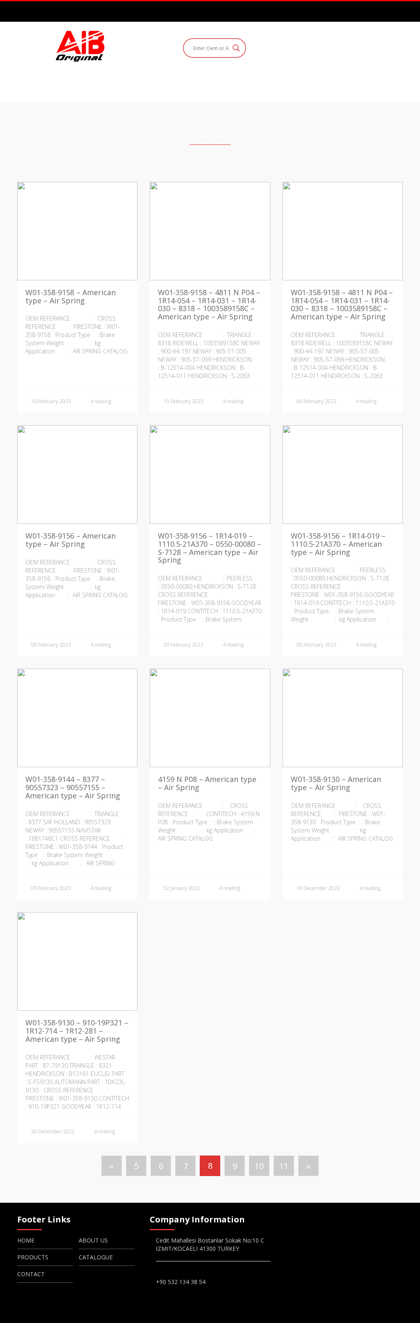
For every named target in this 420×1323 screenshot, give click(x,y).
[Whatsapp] (398, 11)
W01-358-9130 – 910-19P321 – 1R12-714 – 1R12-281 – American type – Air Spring (76, 1031)
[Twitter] (386, 11)
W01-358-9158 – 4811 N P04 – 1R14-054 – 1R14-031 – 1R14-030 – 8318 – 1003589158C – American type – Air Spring (209, 304)
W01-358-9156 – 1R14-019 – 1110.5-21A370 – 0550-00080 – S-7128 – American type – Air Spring (209, 548)
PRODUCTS (198, 84)
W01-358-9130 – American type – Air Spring (336, 783)
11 (283, 1166)
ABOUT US (145, 84)
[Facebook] (362, 11)
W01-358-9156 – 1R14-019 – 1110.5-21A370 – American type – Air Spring (338, 544)
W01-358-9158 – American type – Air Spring (70, 296)
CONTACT (308, 84)
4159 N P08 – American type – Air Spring (207, 783)
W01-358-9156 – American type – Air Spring (70, 540)
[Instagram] (374, 11)
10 (259, 1166)
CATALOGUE (254, 84)
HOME (100, 84)
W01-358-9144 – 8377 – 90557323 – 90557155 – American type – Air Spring (72, 787)
